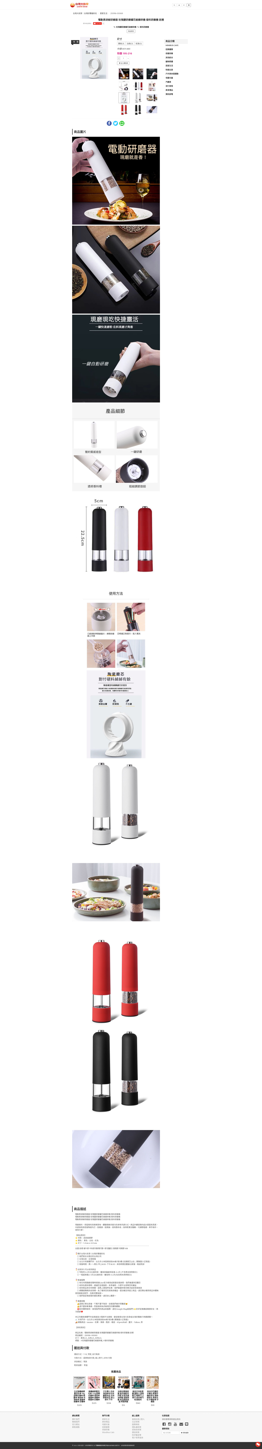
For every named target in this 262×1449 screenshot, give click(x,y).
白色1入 (130, 44)
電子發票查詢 (137, 1437)
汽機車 (168, 82)
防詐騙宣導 (136, 1435)
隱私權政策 (136, 1427)
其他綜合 (169, 58)
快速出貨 (169, 70)
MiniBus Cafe (172, 45)
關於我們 (76, 1419)
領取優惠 (186, 1433)
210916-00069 (116, 13)
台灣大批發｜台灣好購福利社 (85, 13)
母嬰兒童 (169, 78)
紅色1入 (139, 44)
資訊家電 (169, 94)
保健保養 (169, 54)
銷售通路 (76, 1427)
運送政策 (135, 1432)
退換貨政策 (136, 1429)
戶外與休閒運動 (172, 74)
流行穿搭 (169, 86)
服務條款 (135, 1424)
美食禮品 (169, 90)
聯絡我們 (76, 1422)
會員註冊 (135, 1419)
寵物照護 (169, 62)
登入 (143, 1419)
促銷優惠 (169, 49)
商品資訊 (131, 31)
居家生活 (103, 13)
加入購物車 (124, 63)
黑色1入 (121, 44)
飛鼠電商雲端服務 (127, 1445)
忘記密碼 (135, 1422)
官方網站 (76, 1424)
